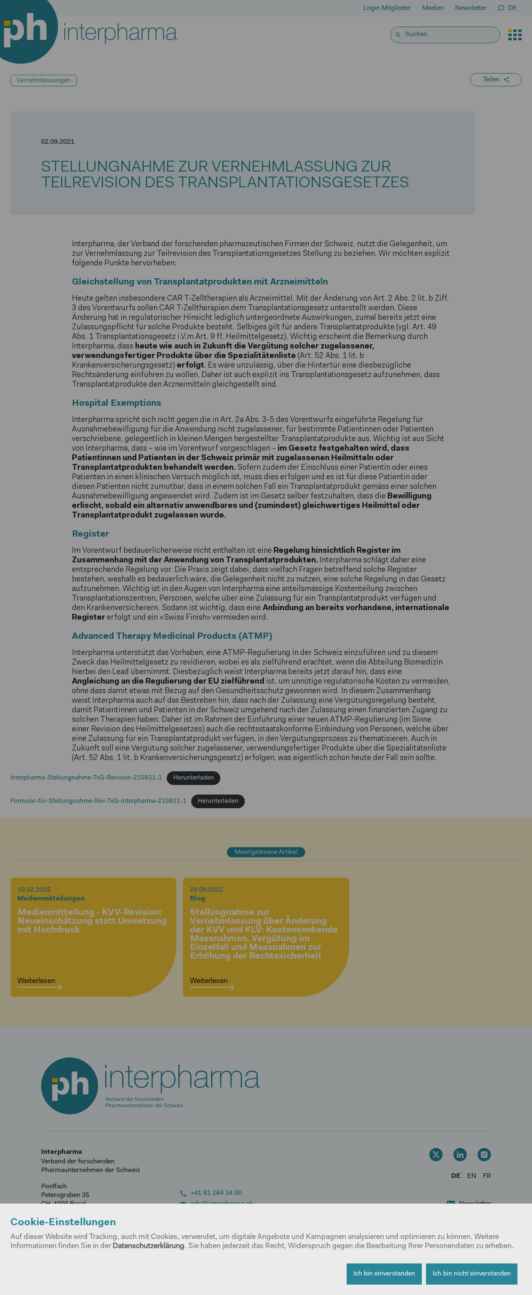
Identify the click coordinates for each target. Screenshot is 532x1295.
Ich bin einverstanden (384, 1273)
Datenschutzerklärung (149, 1246)
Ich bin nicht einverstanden (472, 1273)
